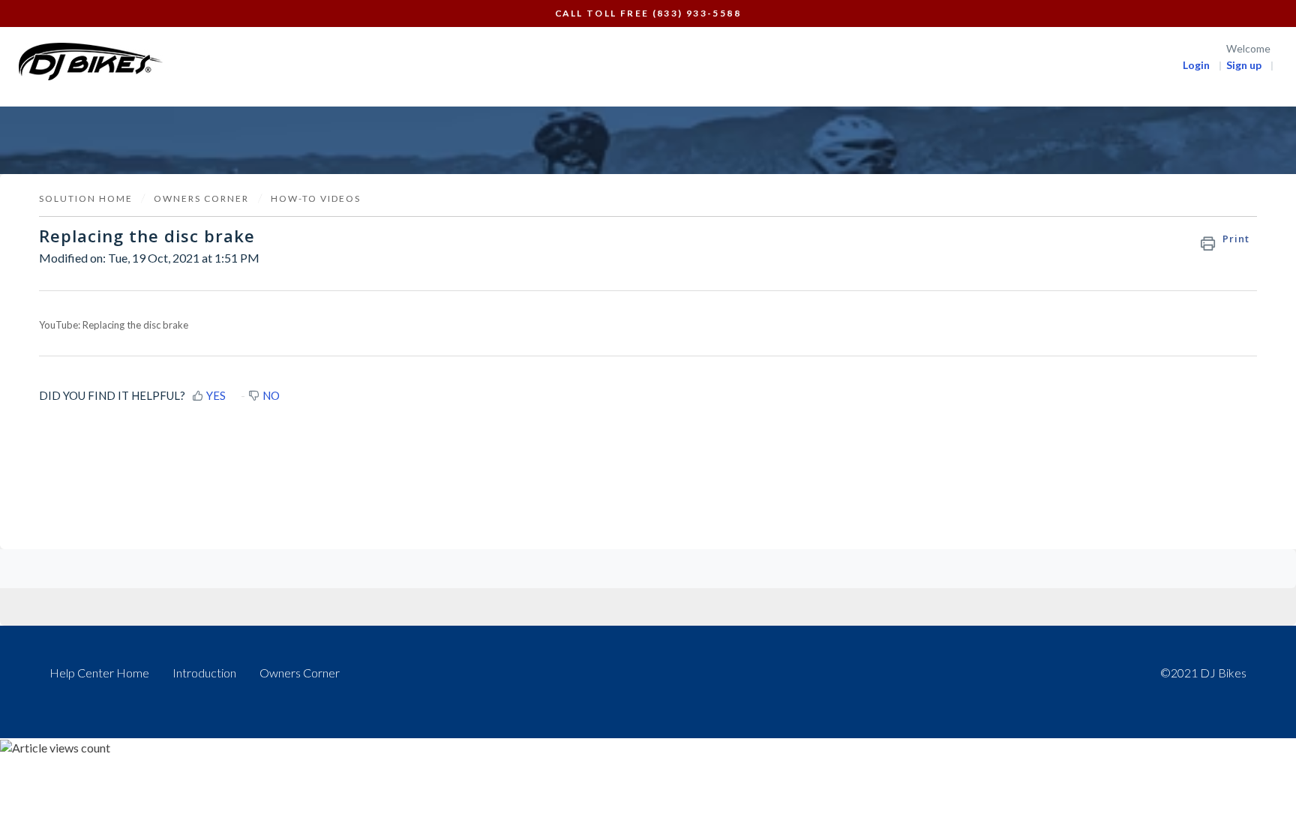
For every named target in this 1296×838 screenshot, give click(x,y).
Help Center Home (99, 672)
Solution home (87, 198)
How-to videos (316, 198)
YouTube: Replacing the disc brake (113, 325)
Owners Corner (300, 672)
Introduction (204, 672)
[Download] (620, 222)
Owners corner (201, 198)
